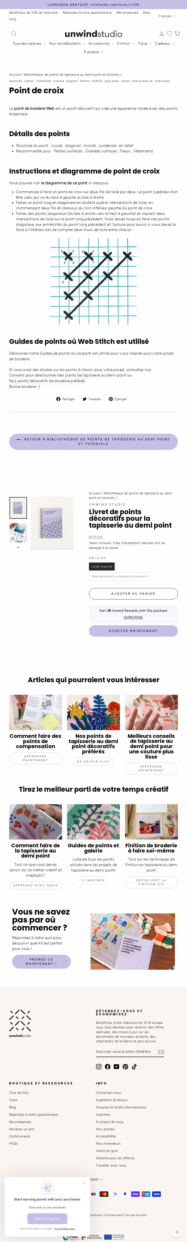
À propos (92, 52)
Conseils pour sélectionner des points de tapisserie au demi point (67, 375)
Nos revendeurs (108, 1143)
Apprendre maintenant (35, 758)
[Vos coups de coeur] (169, 33)
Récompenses (128, 12)
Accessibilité (106, 1136)
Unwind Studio (107, 504)
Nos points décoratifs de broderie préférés (47, 381)
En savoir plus (93, 761)
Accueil (15, 75)
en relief (126, 145)
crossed (58, 81)
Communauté (19, 1136)
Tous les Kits (19, 1093)
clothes (29, 81)
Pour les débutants (65, 43)
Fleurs (125, 151)
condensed (43, 81)
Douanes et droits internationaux (121, 1107)
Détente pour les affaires (115, 1158)
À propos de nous (109, 1122)
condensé (107, 145)
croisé (56, 145)
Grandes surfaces (101, 151)
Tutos (143, 43)
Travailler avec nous (111, 1165)
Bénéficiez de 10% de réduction (33, 12)
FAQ (12, 19)
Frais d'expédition (126, 543)
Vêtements (143, 151)
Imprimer (103, 1114)
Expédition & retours (112, 1100)
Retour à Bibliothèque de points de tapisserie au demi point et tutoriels (97, 442)
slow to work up (142, 81)
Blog (146, 12)
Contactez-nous (108, 1093)
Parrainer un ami (21, 1129)
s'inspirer (93, 880)
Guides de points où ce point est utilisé (75, 353)
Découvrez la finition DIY (151, 882)
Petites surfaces (68, 151)
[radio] (102, 567)
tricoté (90, 145)
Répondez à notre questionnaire (87, 12)
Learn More (133, 617)
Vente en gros (107, 1151)
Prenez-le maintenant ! (41, 961)
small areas (162, 81)
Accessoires (99, 43)
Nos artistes (105, 1129)
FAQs (13, 1143)
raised (125, 81)
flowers (85, 81)
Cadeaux (163, 43)
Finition (124, 43)
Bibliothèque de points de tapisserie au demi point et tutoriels (71, 75)
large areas (111, 81)
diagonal (71, 81)
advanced (15, 81)
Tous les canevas (27, 43)
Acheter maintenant (133, 631)
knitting (97, 81)
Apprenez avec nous (35, 885)
